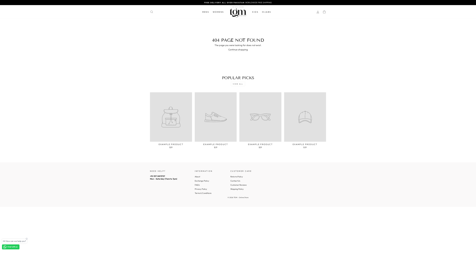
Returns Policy (236, 176)
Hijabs (266, 12)
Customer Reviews (238, 185)
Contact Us (235, 181)
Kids (255, 12)
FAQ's (197, 185)
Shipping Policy (237, 189)
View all (238, 84)
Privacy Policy (201, 189)
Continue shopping (238, 49)
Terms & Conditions (203, 193)
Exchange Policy (202, 181)
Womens (218, 12)
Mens (205, 12)
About (197, 176)
